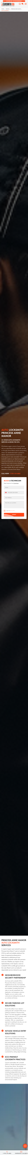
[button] (14, 1)
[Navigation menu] (26, 4)
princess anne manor (16, 8)
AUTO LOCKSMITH (5, 10)
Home (2, 8)
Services (7, 8)
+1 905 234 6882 (14, 473)
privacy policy (12, 510)
